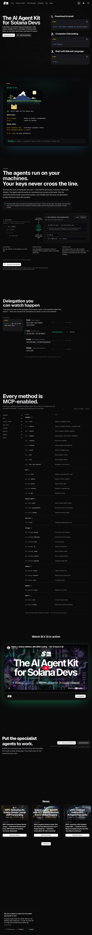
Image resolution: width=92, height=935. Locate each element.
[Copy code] (86, 21)
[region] (46, 111)
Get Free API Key (25, 35)
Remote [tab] (83, 217)
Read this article (15, 835)
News (51, 3)
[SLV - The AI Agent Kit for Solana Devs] (9, 696)
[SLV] (5, 3)
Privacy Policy (7, 925)
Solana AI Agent (20, 3)
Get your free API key (13, 264)
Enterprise (41, 3)
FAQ (46, 3)
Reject (21, 929)
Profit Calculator (31, 3)
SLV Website (80, 696)
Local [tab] (77, 217)
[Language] (78, 3)
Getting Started (8, 35)
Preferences (10, 929)
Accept (31, 929)
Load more (46, 844)
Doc (13, 3)
